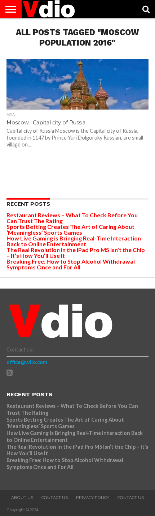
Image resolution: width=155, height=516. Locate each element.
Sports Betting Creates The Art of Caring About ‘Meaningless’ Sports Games (70, 229)
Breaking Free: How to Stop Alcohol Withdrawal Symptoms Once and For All (70, 264)
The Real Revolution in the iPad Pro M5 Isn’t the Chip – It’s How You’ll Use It (75, 252)
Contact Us (54, 497)
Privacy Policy (92, 497)
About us (22, 497)
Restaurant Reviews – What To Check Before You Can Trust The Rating (72, 218)
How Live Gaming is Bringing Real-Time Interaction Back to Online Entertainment (73, 241)
